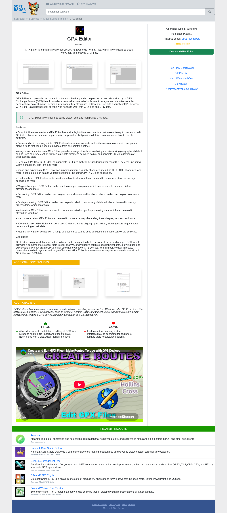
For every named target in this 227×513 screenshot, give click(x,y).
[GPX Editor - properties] (123, 282)
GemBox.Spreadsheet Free (46, 461)
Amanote (35, 435)
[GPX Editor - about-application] (79, 282)
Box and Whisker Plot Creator (47, 488)
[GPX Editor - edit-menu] (123, 74)
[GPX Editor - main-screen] (36, 74)
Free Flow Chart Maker (181, 68)
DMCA (112, 504)
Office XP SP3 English (43, 475)
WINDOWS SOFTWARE (62, 4)
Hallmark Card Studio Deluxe (47, 448)
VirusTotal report (191, 38)
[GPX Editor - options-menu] (79, 74)
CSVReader (181, 83)
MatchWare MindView (181, 78)
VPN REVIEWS (88, 4)
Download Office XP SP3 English (43, 482)
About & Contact (99, 504)
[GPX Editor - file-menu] (36, 282)
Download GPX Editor (181, 51)
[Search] (210, 12)
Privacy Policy (128, 504)
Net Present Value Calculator (182, 89)
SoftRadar (19, 18)
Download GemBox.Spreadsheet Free (45, 470)
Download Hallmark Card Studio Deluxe (45, 455)
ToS (118, 504)
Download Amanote (38, 442)
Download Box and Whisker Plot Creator (46, 495)
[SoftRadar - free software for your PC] (29, 8)
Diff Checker (181, 73)
